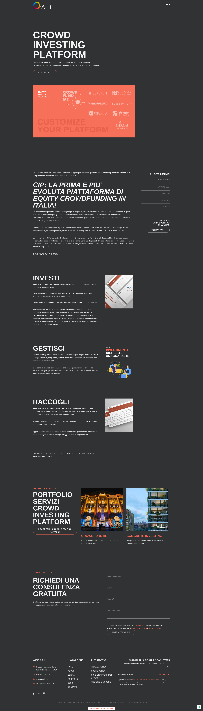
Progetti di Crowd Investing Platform (55, 530)
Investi (166, 194)
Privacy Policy (139, 625)
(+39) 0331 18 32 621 (45, 684)
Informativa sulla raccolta (101, 708)
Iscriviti (162, 674)
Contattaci (157, 230)
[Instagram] (40, 693)
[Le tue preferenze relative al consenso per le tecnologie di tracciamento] (199, 707)
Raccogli (165, 207)
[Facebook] (35, 693)
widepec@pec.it (43, 679)
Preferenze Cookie (101, 682)
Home (70, 667)
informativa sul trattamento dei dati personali (145, 679)
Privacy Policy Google (139, 628)
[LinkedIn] (46, 693)
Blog (70, 683)
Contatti (72, 687)
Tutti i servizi (162, 174)
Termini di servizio (155, 628)
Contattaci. (45, 73)
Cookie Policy (98, 671)
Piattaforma (163, 187)
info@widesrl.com (43, 674)
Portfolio (73, 679)
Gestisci (165, 200)
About (71, 671)
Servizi (71, 675)
